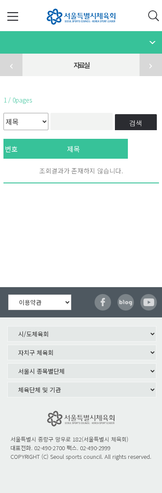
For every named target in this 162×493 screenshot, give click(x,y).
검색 (135, 123)
